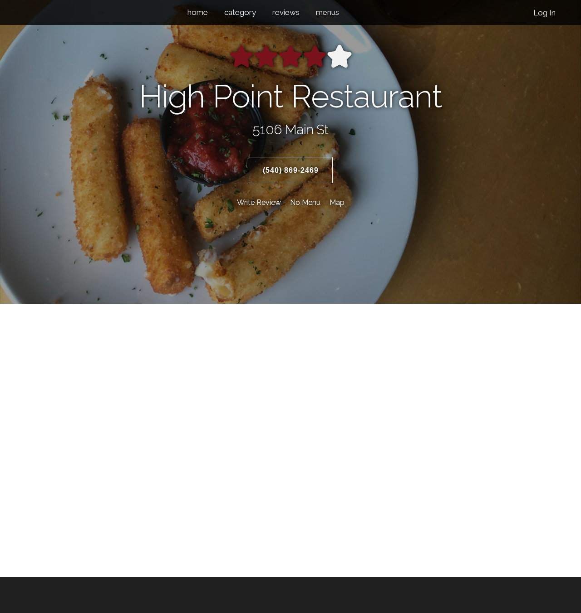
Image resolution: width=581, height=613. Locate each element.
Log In (544, 12)
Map (337, 202)
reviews (286, 12)
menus (327, 12)
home (197, 12)
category (240, 12)
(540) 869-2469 (291, 170)
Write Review (259, 202)
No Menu (305, 202)
